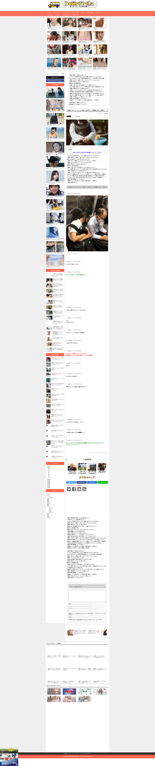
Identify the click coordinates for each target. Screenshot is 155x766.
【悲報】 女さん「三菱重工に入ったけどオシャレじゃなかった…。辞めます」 (82, 160)
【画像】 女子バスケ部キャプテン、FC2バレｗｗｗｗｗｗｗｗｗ (79, 162)
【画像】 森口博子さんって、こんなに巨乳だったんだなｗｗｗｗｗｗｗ (80, 534)
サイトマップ (78, 712)
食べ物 (48, 517)
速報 (48, 516)
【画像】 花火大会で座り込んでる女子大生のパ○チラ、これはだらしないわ (81, 536)
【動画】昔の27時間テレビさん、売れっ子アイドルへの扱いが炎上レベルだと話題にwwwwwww (85, 539)
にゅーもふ (49, 12)
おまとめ (82, 12)
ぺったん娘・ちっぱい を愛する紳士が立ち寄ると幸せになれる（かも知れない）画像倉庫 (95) (85, 177)
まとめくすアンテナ (66, 14)
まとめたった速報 (75, 12)
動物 (48, 499)
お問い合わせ (88, 712)
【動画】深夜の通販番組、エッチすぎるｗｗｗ (78, 98)
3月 (48, 474)
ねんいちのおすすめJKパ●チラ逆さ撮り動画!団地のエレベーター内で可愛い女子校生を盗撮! (86, 78)
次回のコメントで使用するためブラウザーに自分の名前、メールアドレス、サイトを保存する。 (87, 614)
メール (71, 608)
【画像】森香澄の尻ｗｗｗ (72, 182)
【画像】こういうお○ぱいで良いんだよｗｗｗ (75, 557)
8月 (49, 467)
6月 (48, 470)
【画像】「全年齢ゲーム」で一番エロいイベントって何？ (80, 96)
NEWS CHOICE (75, 14)
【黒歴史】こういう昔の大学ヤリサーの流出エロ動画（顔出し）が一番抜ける (84, 100)
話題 (107, 113)
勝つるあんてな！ (57, 12)
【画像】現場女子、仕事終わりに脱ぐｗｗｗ (77, 75)
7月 (48, 469)
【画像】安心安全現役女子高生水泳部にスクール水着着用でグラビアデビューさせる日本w (84, 542)
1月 (48, 477)
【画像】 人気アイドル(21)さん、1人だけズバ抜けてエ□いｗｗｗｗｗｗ (80, 529)
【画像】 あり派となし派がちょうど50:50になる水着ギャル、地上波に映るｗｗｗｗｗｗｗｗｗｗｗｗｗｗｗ (90, 93)
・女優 (49, 511)
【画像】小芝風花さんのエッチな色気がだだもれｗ (79, 88)
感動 (48, 501)
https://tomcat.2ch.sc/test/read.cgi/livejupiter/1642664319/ (100, 452)
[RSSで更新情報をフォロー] (83, 489)
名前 (70, 603)
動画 (48, 500)
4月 (48, 473)
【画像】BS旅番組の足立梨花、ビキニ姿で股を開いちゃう (78, 517)
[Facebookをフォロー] (73, 489)
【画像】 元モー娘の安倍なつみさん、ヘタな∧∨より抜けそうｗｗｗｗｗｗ (81, 526)
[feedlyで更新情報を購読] (78, 489)
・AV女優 (50, 497)
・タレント (50, 508)
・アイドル (50, 507)
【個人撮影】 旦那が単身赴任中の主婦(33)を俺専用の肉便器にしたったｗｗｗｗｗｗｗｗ (86, 91)
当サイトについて (72, 712)
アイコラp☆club (66, 12)
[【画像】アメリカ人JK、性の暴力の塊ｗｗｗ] (55, 92)
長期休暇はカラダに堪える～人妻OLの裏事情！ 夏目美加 (78, 547)
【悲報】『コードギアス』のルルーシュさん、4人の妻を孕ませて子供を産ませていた (85, 90)
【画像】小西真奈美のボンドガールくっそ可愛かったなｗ (78, 571)
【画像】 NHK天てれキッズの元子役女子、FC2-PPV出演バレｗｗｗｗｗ (83, 85)
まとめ (48, 495)
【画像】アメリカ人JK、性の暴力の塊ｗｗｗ (54, 99)
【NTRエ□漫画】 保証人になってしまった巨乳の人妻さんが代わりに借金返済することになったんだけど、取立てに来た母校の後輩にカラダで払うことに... (98, 86)
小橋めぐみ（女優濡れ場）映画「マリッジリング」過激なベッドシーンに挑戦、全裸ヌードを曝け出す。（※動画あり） (92, 95)
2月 (49, 475)
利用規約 (65, 712)
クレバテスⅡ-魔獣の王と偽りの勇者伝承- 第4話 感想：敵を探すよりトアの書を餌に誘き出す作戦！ (86, 175)
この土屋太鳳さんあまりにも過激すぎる (74, 567)
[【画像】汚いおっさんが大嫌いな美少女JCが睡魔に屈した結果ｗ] (92, 482)
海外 (48, 504)
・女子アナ (50, 512)
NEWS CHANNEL (90, 12)
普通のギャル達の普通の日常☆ (75, 83)
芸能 (48, 505)
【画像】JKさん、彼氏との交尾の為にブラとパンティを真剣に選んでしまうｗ (57, 442)
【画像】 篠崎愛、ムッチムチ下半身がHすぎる (76, 531)
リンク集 (83, 712)
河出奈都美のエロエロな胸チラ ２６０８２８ (78, 104)
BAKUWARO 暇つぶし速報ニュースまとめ (76, 715)
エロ (48, 496)
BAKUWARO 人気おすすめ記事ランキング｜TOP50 (87, 152)
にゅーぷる (98, 12)
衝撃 (48, 513)
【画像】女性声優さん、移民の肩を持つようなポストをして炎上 (79, 559)
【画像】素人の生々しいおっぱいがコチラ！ (75, 577)
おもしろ (49, 493)
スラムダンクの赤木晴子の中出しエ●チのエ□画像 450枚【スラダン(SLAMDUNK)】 (85, 76)
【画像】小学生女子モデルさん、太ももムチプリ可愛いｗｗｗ (79, 576)
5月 (49, 471)
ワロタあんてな (50, 14)
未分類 (48, 503)
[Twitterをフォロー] (68, 489)
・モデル (50, 509)
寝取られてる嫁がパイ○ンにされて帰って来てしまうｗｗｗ (78, 159)
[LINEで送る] (77, 116)
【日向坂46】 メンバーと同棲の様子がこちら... (76, 519)
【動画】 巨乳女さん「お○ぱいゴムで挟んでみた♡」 (79, 81)
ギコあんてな (57, 14)
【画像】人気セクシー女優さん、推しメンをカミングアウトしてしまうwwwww (84, 80)
